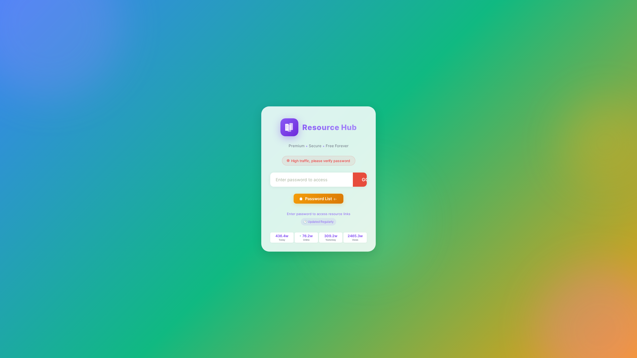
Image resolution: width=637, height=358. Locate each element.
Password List (318, 198)
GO (365, 179)
